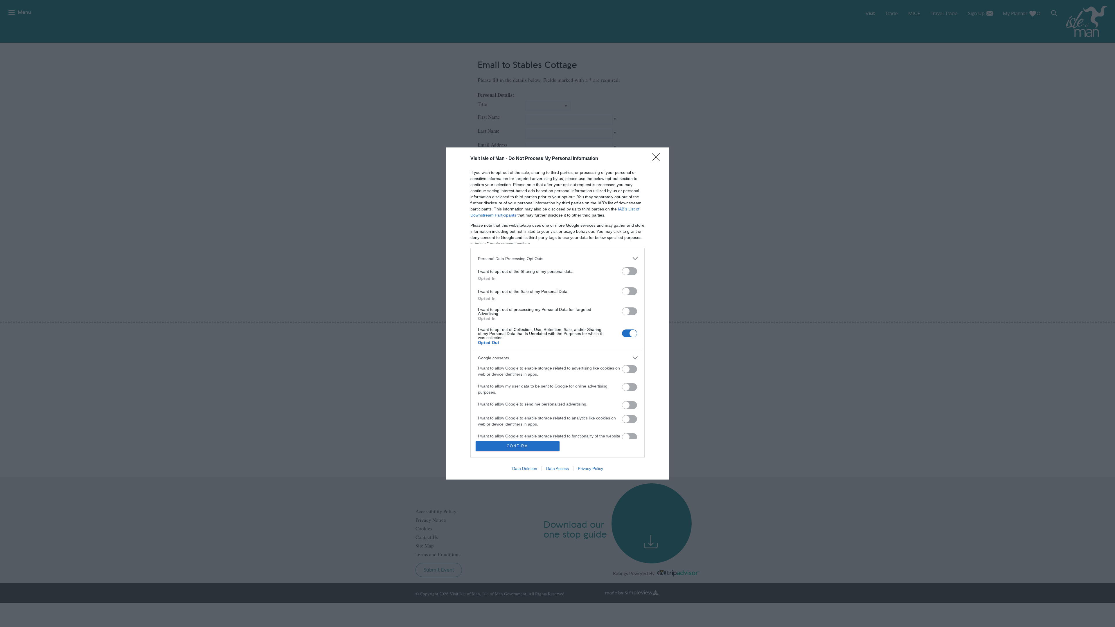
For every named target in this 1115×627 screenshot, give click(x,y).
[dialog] (557, 313)
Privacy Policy (590, 468)
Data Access (557, 468)
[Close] (657, 158)
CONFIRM (517, 446)
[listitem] (557, 258)
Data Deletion (524, 468)
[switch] (629, 271)
